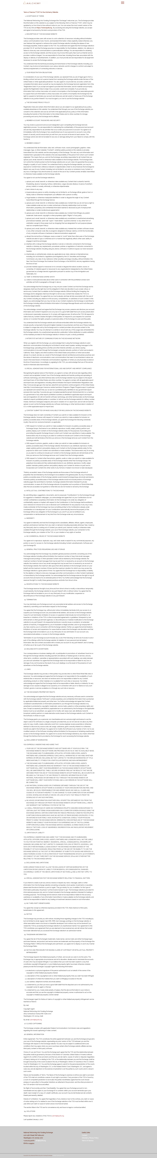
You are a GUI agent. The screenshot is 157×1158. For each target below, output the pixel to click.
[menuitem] (117, 2)
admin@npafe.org (36, 1020)
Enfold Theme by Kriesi (58, 1155)
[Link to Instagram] (129, 2)
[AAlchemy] (36, 2)
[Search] (117, 2)
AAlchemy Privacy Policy (90, 1138)
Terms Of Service (87, 1140)
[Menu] (122, 2)
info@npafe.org (41, 1140)
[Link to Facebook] (132, 2)
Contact (84, 1135)
